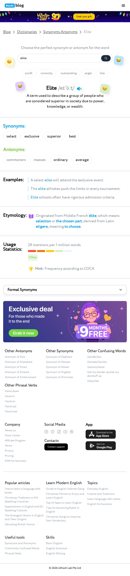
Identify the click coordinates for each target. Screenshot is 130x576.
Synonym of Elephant (59, 356)
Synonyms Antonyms (60, 32)
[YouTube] (65, 432)
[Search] (106, 58)
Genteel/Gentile (97, 362)
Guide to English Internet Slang (65, 488)
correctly (46, 73)
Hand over (11, 411)
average (82, 160)
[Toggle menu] (123, 5)
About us (10, 430)
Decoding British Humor (20, 524)
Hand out (10, 406)
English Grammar (56, 548)
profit (28, 73)
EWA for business (15, 460)
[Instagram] (46, 432)
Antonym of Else (15, 356)
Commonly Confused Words (22, 548)
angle (88, 73)
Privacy (9, 450)
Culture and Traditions (101, 493)
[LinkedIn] (72, 432)
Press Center (12, 435)
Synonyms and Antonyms (20, 543)
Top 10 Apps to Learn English (63, 502)
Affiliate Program (15, 440)
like (102, 73)
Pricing (9, 455)
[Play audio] (79, 88)
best (72, 136)
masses (40, 160)
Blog (7, 32)
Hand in (10, 396)
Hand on (10, 401)
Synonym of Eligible (58, 372)
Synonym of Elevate (58, 362)
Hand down (12, 391)
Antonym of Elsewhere (18, 362)
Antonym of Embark (17, 372)
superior (54, 136)
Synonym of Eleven (57, 367)
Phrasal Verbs (13, 553)
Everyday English (97, 488)
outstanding (69, 73)
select (11, 136)
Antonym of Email (16, 367)
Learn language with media (103, 499)
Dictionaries (27, 32)
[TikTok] (59, 432)
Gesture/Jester (96, 367)
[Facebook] (53, 432)
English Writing (55, 553)
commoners (16, 160)
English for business (99, 504)
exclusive (31, 136)
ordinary (61, 160)
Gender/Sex (94, 356)
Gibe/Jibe (93, 381)
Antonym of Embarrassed (20, 377)
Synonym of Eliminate (59, 377)
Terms (8, 445)
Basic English (54, 543)
